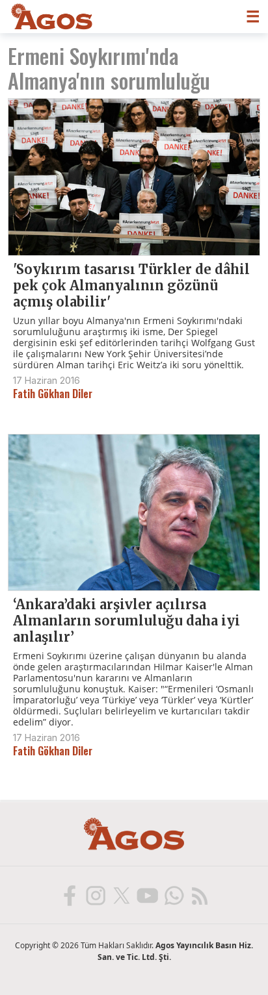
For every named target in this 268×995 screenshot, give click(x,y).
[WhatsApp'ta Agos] (173, 895)
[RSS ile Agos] (199, 895)
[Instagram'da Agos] (95, 895)
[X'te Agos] (121, 895)
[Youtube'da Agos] (147, 895)
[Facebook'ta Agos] (69, 895)
